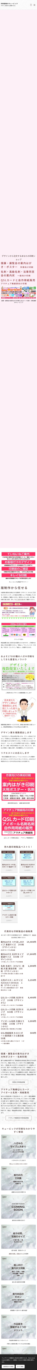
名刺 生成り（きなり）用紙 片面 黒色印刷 (12, 967)
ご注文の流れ (20, 599)
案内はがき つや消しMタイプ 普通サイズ (12, 943)
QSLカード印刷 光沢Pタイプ (12, 998)
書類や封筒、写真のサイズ (16, 1254)
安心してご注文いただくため (17, 1164)
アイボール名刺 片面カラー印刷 (12, 1022)
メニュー (34, 5)
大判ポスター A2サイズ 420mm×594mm (12, 981)
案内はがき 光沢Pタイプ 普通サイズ (12, 955)
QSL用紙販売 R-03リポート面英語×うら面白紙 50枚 (12, 1035)
